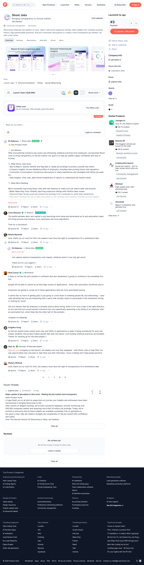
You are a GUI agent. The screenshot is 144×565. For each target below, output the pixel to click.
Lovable (41, 526)
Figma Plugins (8, 544)
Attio (39, 533)
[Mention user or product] (8, 132)
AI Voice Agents (112, 502)
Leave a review (54, 451)
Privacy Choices (79, 561)
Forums (88, 5)
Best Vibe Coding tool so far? (118, 544)
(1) (14, 207)
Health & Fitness (123, 135)
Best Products (49, 5)
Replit (75, 544)
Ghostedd (119, 202)
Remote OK (120, 141)
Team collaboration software (82, 487)
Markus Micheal (15, 363)
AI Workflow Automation (81, 493)
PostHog (41, 537)
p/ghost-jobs (13, 391)
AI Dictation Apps (9, 530)
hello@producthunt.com (121, 561)
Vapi (39, 541)
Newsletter (29, 561)
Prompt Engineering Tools (46, 487)
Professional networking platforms (50, 505)
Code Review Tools (10, 537)
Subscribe (121, 5)
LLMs (39, 477)
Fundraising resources (80, 505)
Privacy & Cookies (64, 561)
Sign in (136, 5)
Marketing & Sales (114, 477)
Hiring (39, 83)
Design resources (9, 505)
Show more (93, 93)
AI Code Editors (8, 487)
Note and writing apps (80, 484)
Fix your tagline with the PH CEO (119, 552)
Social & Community (45, 498)
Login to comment (93, 132)
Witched (119, 184)
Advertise (101, 5)
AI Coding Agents (9, 484)
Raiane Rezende (15, 234)
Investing (75, 508)
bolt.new (76, 533)
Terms (54, 561)
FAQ (48, 561)
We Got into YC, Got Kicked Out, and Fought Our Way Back (123, 537)
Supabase (41, 552)
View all (54, 426)
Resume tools (122, 131)
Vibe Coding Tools (9, 481)
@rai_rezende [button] (18, 252)
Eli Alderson (13, 141)
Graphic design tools (10, 508)
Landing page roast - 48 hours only (120, 548)
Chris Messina (14, 213)
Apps (37, 561)
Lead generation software (116, 481)
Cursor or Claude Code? (116, 526)
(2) (14, 242)
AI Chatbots (41, 481)
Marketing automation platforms (118, 484)
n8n (39, 530)
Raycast (41, 548)
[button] (61, 40)
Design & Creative (10, 498)
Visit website (97, 18)
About (43, 561)
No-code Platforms (10, 541)
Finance (75, 498)
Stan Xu (11, 346)
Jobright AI (120, 120)
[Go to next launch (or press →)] (136, 23)
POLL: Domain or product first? (118, 530)
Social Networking (53, 83)
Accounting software (79, 502)
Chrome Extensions (26, 83)
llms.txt (98, 561)
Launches (65, 5)
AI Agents (110, 498)
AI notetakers (77, 481)
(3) (18, 267)
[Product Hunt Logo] (5, 4)
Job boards (32, 26)
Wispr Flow (77, 537)
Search (74, 490)
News (77, 5)
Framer (75, 541)
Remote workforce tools (126, 153)
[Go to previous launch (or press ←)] (131, 23)
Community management (15, 26)
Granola (40, 544)
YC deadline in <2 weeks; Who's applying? (123, 533)
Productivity (77, 477)
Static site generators (11, 548)
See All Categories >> (115, 505)
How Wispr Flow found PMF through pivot (122, 541)
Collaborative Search (124, 163)
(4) (14, 229)
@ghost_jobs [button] (13, 350)
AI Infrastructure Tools (45, 484)
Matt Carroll (13, 273)
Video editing (8, 502)
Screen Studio (78, 530)
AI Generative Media (10, 511)
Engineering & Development (13, 477)
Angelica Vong (14, 327)
